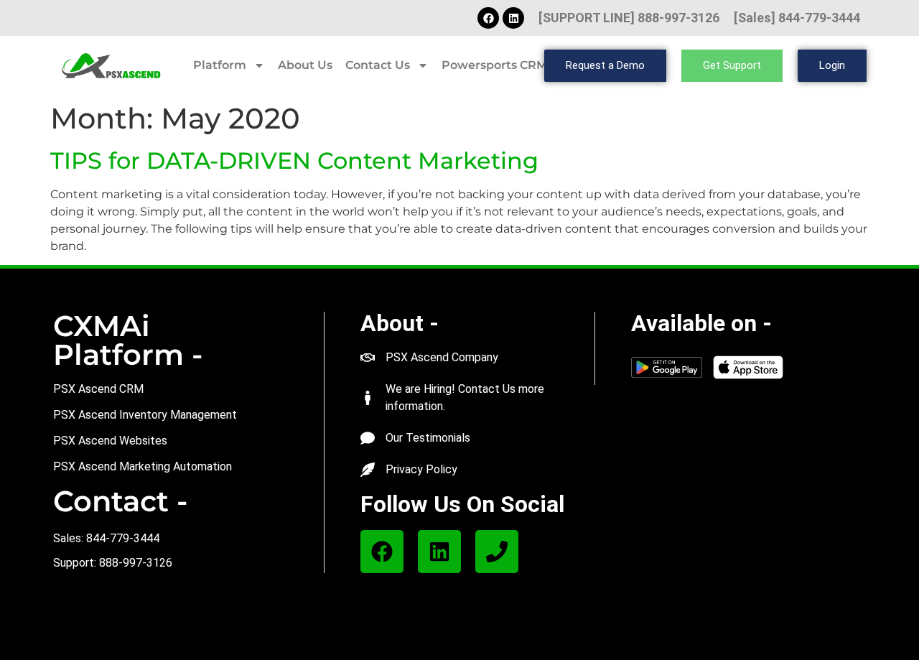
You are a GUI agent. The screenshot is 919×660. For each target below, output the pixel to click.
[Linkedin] (513, 18)
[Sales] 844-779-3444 (797, 17)
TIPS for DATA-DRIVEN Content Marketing (294, 161)
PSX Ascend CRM (98, 389)
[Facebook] (488, 18)
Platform (219, 65)
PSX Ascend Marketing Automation (142, 466)
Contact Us (377, 65)
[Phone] (496, 551)
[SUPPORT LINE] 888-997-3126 (628, 17)
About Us (305, 65)
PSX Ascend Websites (110, 440)
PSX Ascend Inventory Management (145, 415)
